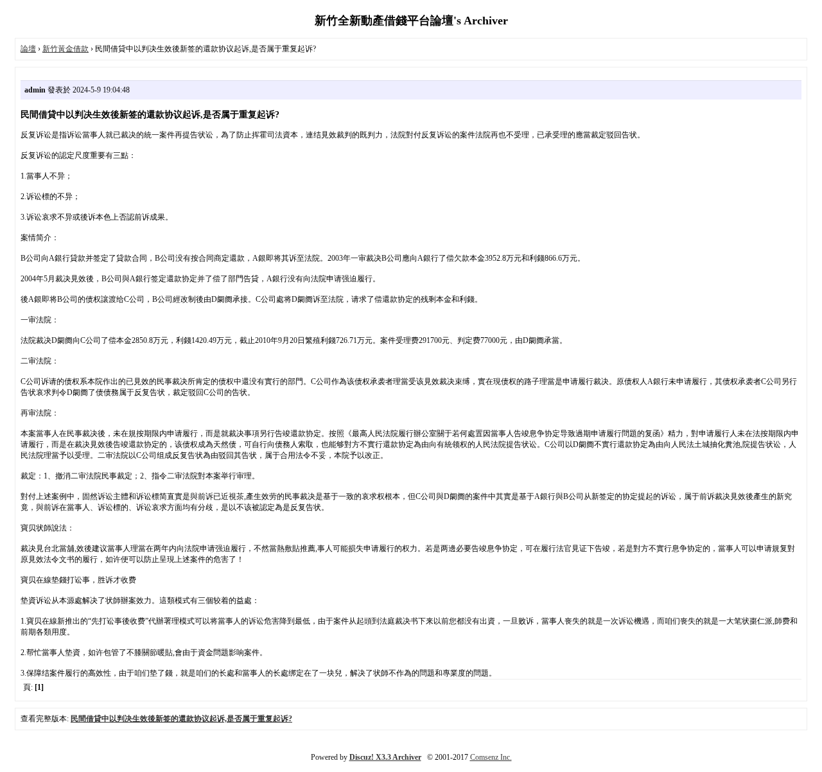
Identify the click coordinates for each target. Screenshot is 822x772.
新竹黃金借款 (65, 48)
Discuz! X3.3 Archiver (385, 757)
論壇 (28, 48)
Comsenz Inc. (491, 757)
